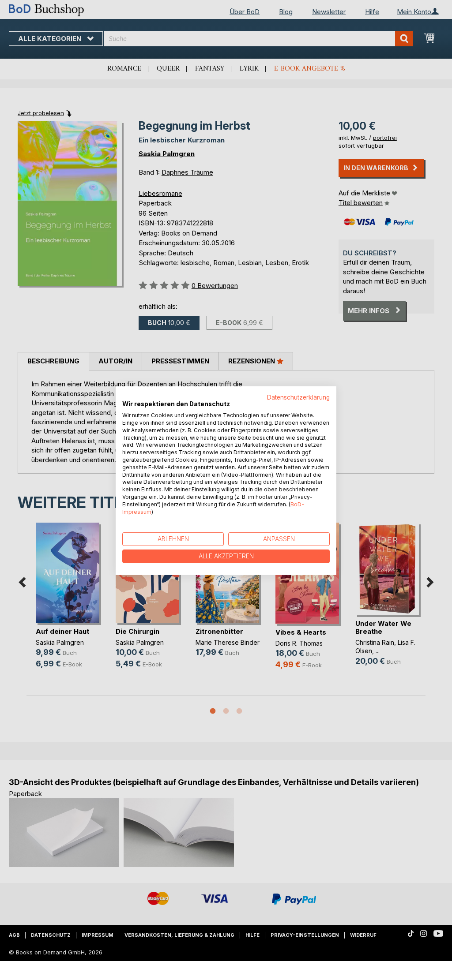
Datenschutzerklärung (298, 396)
